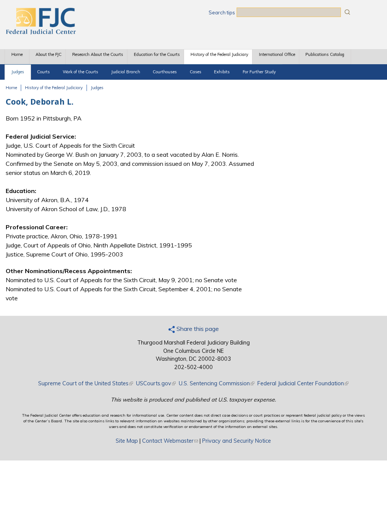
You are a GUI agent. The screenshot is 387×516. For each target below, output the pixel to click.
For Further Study (259, 71)
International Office (277, 54)
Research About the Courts (97, 54)
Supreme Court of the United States (85, 383)
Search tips (222, 12)
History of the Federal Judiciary (219, 54)
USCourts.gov (156, 383)
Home (17, 54)
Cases (195, 71)
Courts (43, 71)
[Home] (40, 32)
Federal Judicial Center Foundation (302, 383)
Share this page (197, 328)
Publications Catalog (324, 54)
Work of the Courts (80, 71)
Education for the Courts (157, 54)
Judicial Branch (125, 71)
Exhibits (222, 71)
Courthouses (165, 71)
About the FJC (49, 54)
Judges (17, 71)
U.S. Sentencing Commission (216, 383)
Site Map (127, 440)
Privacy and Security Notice (236, 440)
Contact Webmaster (170, 440)
